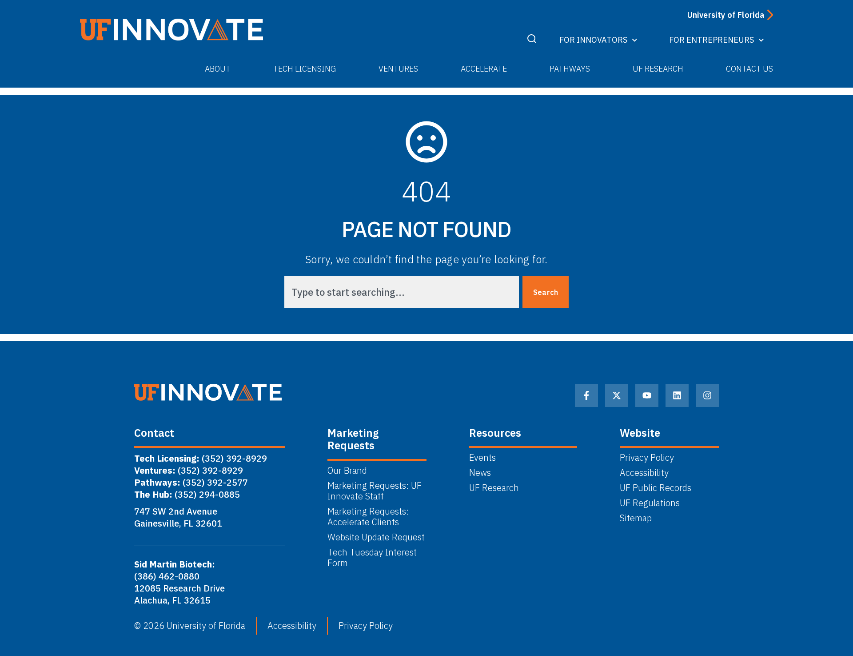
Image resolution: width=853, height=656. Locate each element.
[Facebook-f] (586, 395)
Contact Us (749, 69)
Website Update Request (376, 537)
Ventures (398, 69)
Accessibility (644, 472)
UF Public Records (655, 488)
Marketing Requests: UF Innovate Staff (374, 491)
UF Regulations (650, 503)
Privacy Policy (647, 457)
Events (482, 457)
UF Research (658, 69)
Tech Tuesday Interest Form (372, 557)
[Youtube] (646, 395)
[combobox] (401, 292)
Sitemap (636, 518)
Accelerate (484, 69)
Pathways (570, 69)
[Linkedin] (677, 395)
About (218, 69)
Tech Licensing (304, 69)
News (480, 472)
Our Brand (347, 470)
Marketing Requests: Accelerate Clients (368, 516)
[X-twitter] (616, 395)
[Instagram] (707, 395)
